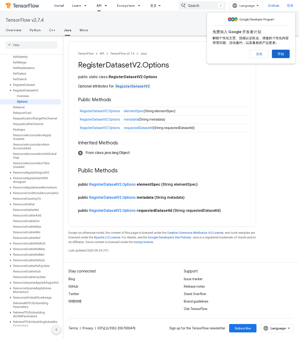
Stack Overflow (195, 294)
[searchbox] (31, 45)
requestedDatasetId (138, 128)
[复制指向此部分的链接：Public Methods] (116, 100)
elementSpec (134, 111)
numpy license (143, 242)
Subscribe (243, 328)
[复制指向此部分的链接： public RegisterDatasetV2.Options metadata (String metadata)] (190, 197)
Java (67, 30)
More (84, 30)
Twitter (73, 294)
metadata (131, 119)
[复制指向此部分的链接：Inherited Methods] (122, 143)
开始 (281, 54)
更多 (153, 5)
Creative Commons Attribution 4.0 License (195, 232)
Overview (13, 30)
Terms (73, 328)
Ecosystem (126, 5)
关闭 (259, 54)
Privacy (87, 328)
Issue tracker (193, 279)
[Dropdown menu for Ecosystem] (140, 5)
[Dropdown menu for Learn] (86, 5)
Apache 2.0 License (107, 237)
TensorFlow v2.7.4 (25, 20)
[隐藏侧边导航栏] (56, 329)
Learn (76, 5)
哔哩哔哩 (75, 301)
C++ (52, 30)
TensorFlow (86, 53)
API (99, 5)
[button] (30, 85)
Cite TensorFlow (195, 309)
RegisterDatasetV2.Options (100, 111)
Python (35, 30)
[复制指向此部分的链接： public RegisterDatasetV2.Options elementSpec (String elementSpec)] (203, 184)
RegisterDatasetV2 (133, 86)
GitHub (273, 5)
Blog (71, 279)
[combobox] (202, 5)
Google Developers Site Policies (169, 237)
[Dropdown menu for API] (107, 5)
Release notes (194, 286)
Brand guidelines (196, 301)
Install (59, 5)
